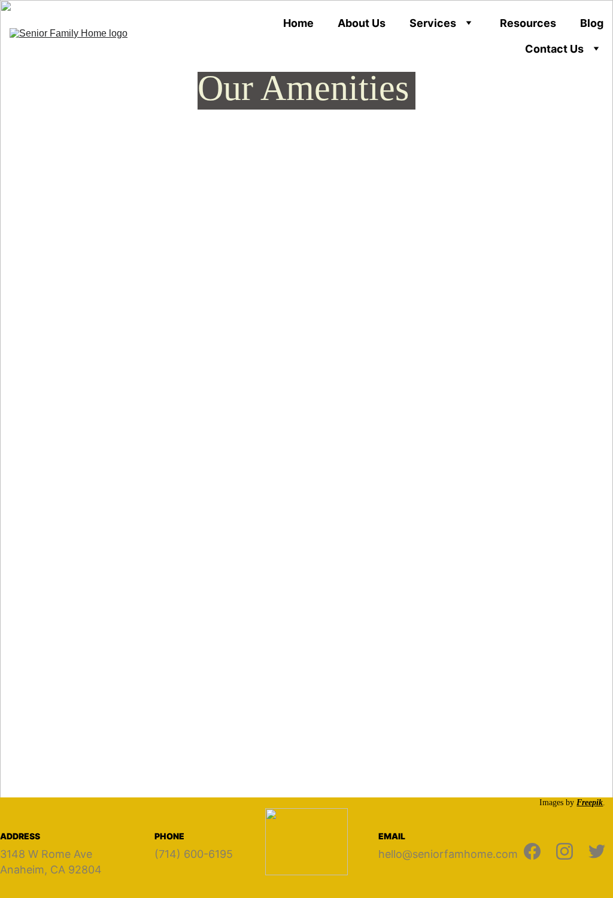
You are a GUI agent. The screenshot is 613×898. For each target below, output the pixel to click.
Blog (591, 23)
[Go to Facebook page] (532, 851)
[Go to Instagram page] (564, 851)
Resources (528, 23)
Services (432, 23)
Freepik (589, 802)
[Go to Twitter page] (596, 851)
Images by (557, 802)
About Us (362, 23)
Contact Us (554, 49)
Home (298, 23)
